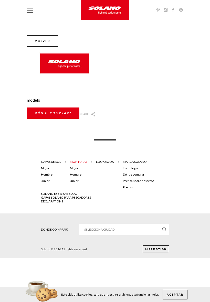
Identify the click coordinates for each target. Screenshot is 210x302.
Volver (42, 41)
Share (84, 114)
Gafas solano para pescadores (66, 197)
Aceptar (175, 294)
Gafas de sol (51, 162)
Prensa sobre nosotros (138, 181)
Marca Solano (135, 162)
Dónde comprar (133, 174)
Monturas (78, 162)
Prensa (128, 187)
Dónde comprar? (53, 113)
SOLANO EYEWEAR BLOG (59, 194)
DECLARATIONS (52, 201)
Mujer (45, 168)
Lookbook (105, 162)
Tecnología (130, 168)
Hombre (46, 174)
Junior (45, 181)
